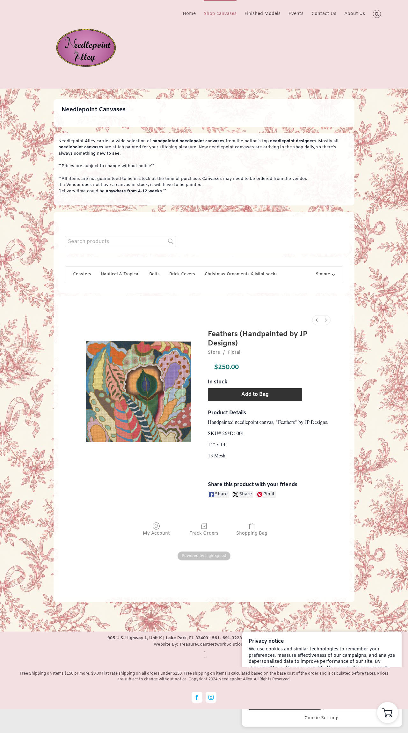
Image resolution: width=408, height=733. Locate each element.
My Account (156, 533)
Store (214, 353)
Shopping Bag (251, 533)
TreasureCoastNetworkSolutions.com (217, 644)
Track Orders (204, 533)
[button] (377, 13)
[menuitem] (316, 320)
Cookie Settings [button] (321, 718)
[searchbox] (120, 241)
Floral (234, 353)
